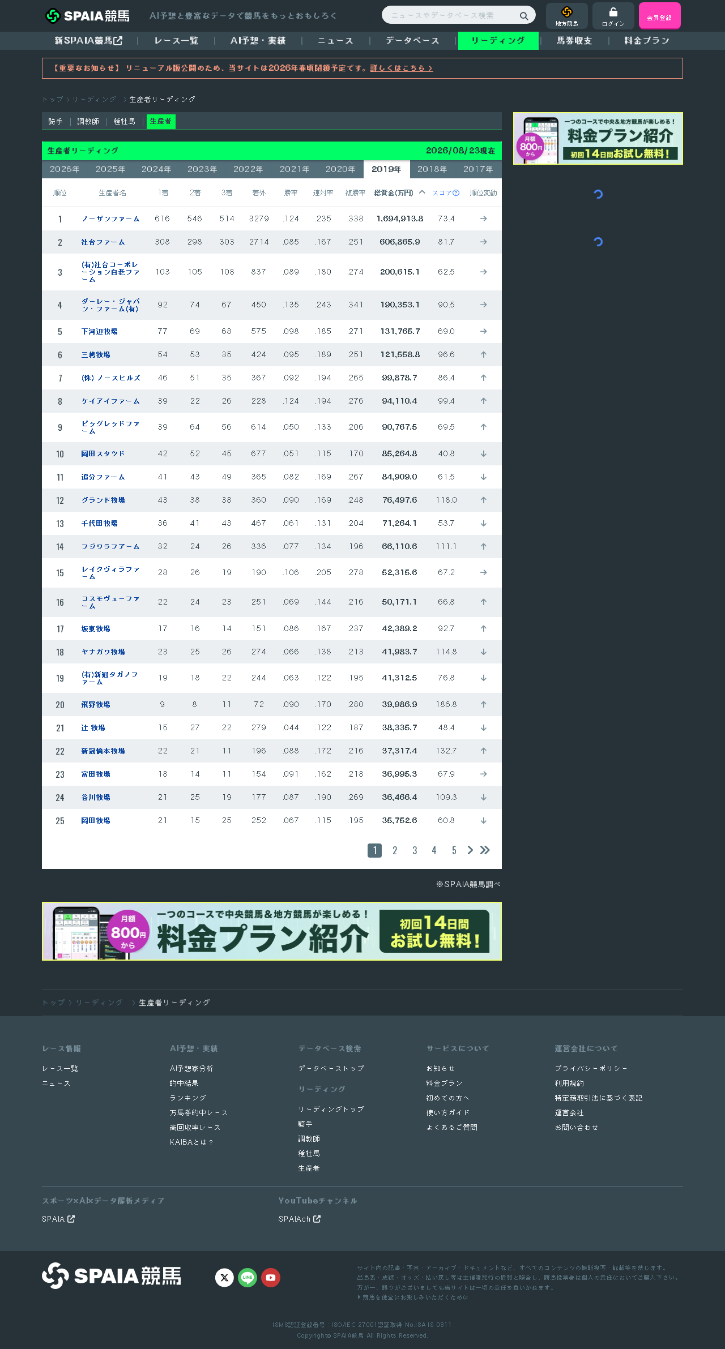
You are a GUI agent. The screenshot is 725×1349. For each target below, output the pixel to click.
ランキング (188, 1098)
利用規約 (570, 1083)
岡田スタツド (104, 453)
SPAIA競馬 (348, 1335)
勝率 (291, 192)
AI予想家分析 (192, 1068)
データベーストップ (331, 1068)
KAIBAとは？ (192, 1142)
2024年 (157, 169)
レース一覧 (176, 40)
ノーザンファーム (111, 218)
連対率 (323, 192)
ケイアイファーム (111, 401)
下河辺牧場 (100, 331)
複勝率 (356, 192)
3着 (227, 192)
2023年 (202, 169)
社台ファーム (104, 242)
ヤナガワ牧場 (104, 652)
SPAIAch (296, 1219)
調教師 (89, 121)
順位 (60, 192)
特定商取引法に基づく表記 (599, 1098)
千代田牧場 (100, 523)
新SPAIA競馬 (84, 40)
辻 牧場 (94, 727)
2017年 (478, 169)
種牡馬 (125, 121)
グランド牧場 (104, 500)
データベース (413, 40)
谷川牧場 (96, 797)
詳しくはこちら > (401, 68)
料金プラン (445, 1083)
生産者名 (112, 192)
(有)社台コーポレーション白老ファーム (111, 272)
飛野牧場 (96, 704)
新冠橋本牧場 (104, 751)
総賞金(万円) (394, 192)
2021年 (295, 169)
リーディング (498, 40)
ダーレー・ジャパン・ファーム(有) (111, 305)
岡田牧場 (96, 820)
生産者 (309, 1168)
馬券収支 (575, 40)
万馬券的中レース (199, 1112)
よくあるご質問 (452, 1127)
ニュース (336, 40)
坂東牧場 (96, 628)
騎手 (56, 121)
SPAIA (54, 1219)
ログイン (613, 23)
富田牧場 (96, 774)
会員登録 (659, 17)
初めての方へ (449, 1098)
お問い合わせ (577, 1127)
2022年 (248, 169)
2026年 (65, 169)
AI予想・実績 (259, 40)
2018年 (432, 169)
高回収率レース (195, 1127)
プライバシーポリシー (592, 1068)
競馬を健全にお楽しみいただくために (415, 1297)
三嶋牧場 (96, 354)
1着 (163, 192)
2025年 (111, 169)
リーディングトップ (331, 1109)
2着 (195, 192)
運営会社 (570, 1112)
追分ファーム (104, 477)
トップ (53, 99)
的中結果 (184, 1083)
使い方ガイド (449, 1112)
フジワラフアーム (111, 546)
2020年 (341, 169)
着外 (259, 192)
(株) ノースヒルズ (111, 378)
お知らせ (441, 1068)
